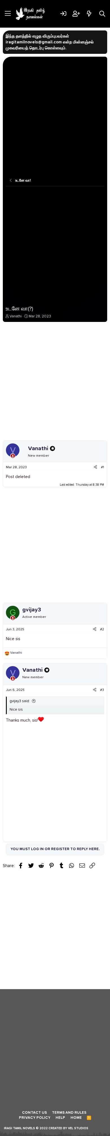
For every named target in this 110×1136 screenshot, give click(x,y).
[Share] (95, 467)
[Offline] (13, 456)
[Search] (102, 13)
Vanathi (16, 316)
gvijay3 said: (20, 701)
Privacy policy (34, 1118)
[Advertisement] (55, 117)
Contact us (34, 1113)
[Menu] (7, 14)
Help (60, 1118)
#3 (102, 690)
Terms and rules (69, 1113)
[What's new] (89, 13)
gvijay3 (31, 610)
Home (76, 1118)
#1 (102, 467)
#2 (102, 629)
